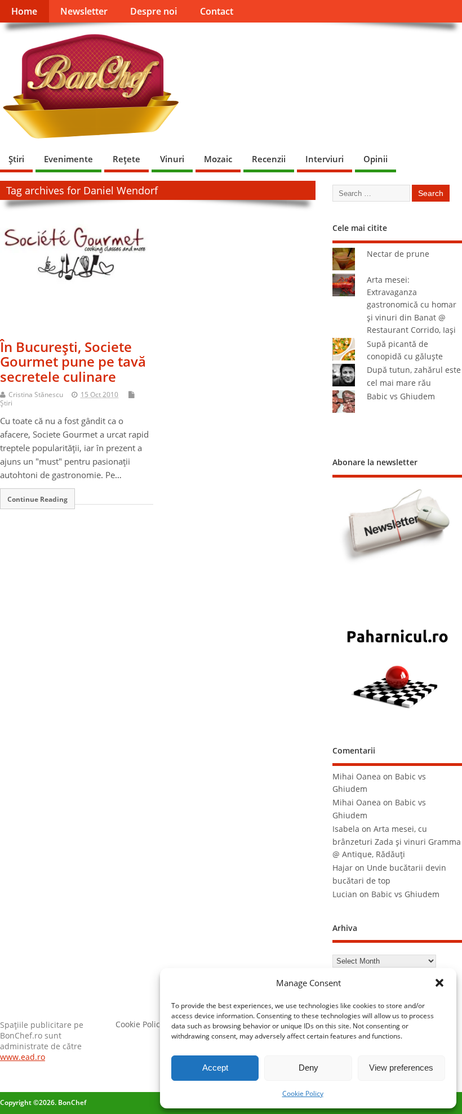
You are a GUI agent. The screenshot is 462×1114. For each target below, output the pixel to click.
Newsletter (84, 11)
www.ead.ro (22, 1057)
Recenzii (269, 158)
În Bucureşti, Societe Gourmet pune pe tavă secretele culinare (73, 361)
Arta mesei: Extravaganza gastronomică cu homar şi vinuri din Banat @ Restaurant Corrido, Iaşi (411, 305)
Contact (216, 11)
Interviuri (324, 158)
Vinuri (172, 158)
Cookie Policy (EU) (148, 1024)
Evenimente (68, 158)
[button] (439, 982)
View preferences (401, 1067)
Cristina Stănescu (35, 394)
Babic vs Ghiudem (401, 396)
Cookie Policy (302, 1093)
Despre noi (153, 11)
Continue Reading (37, 498)
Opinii (375, 158)
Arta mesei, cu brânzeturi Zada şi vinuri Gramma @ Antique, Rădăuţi (396, 841)
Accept (215, 1067)
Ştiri (16, 158)
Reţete (126, 158)
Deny (308, 1067)
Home (24, 11)
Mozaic (218, 158)
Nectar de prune (398, 254)
